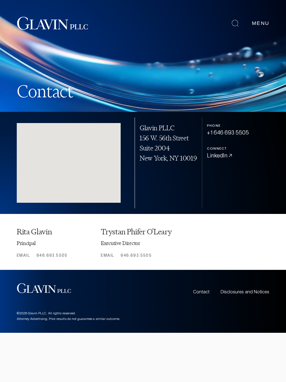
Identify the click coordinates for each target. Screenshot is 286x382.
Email (23, 255)
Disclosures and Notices (245, 291)
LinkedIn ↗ (219, 155)
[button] (73, 168)
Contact (201, 291)
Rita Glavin (34, 231)
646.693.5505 (52, 255)
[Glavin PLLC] (52, 23)
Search (235, 23)
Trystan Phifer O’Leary (136, 231)
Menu (260, 23)
